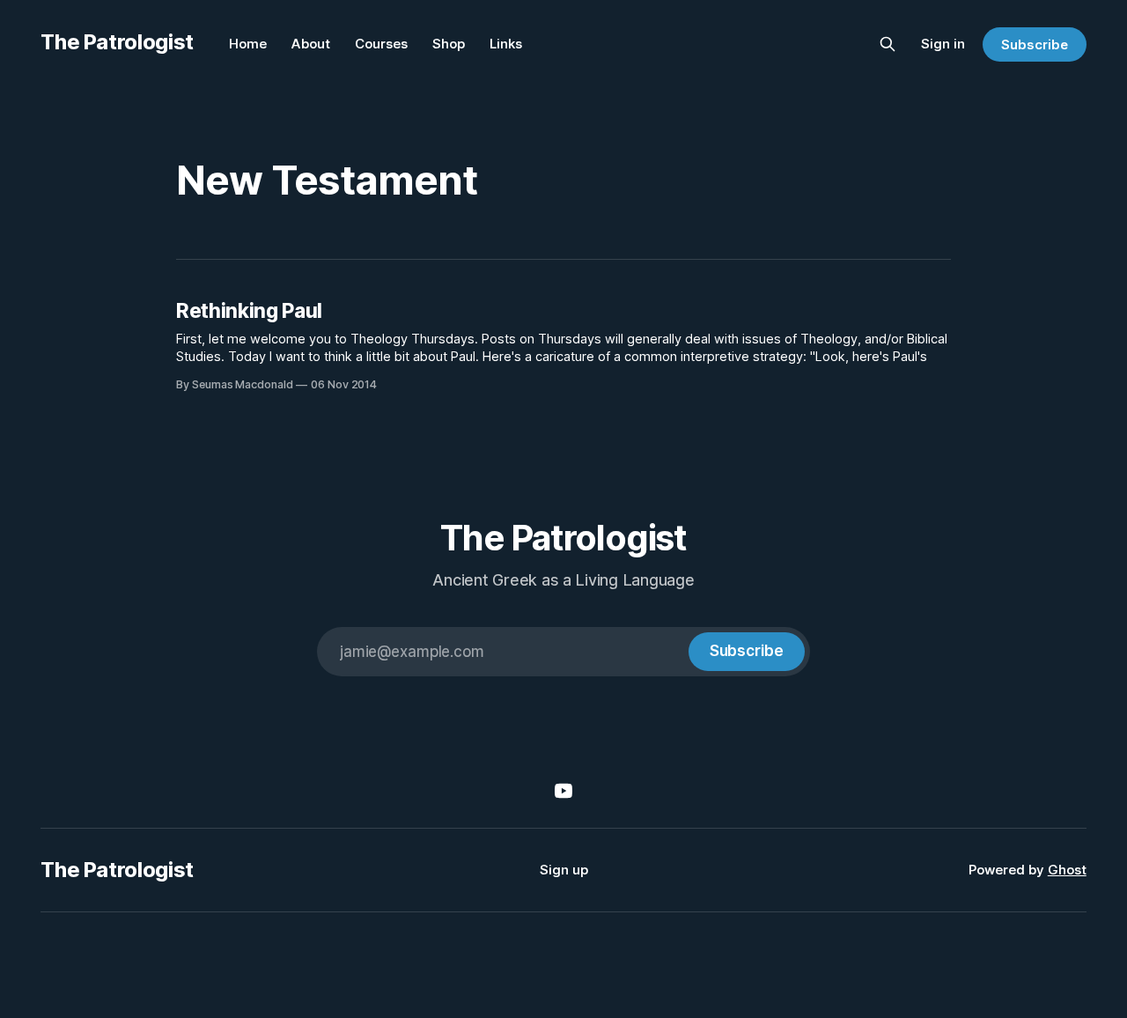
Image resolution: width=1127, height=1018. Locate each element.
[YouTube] (563, 791)
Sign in (943, 43)
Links (506, 43)
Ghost (1067, 869)
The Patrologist (117, 42)
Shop (448, 43)
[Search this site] (887, 44)
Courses (381, 43)
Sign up (564, 869)
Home (248, 43)
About (310, 43)
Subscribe (1034, 44)
